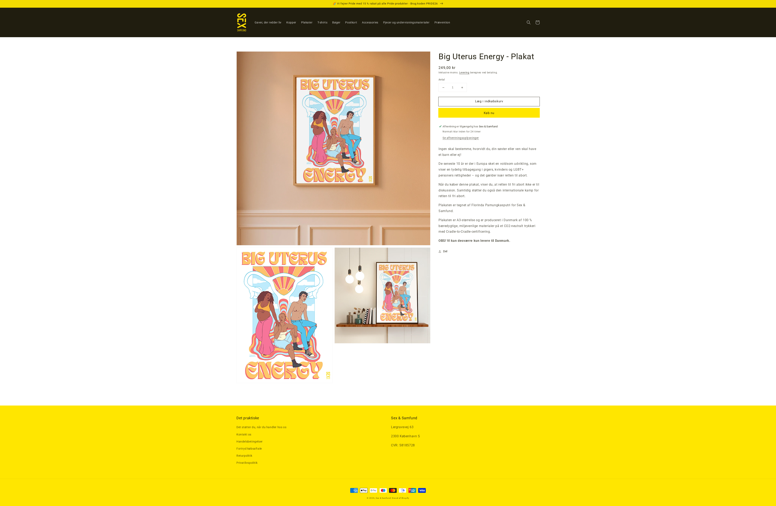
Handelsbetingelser (249, 441)
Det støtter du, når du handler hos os (261, 427)
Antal (442, 79)
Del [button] (445, 251)
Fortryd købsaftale (249, 448)
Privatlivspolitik (246, 462)
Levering (464, 72)
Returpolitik (244, 455)
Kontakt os (243, 434)
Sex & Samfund (383, 498)
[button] (528, 22)
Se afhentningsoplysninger (461, 137)
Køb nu (489, 113)
